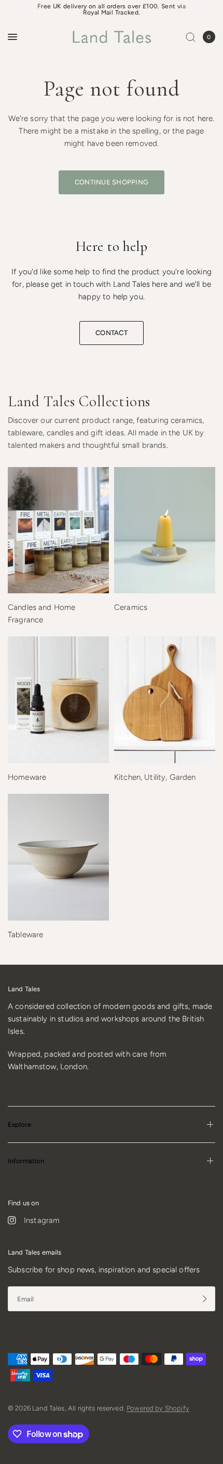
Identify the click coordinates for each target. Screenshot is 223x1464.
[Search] (190, 37)
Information (26, 1161)
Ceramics (130, 607)
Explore (19, 1124)
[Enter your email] (204, 1298)
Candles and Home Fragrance (41, 613)
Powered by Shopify (158, 1408)
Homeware (27, 777)
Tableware (25, 934)
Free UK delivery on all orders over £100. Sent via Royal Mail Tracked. (111, 9)
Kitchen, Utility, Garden (155, 777)
